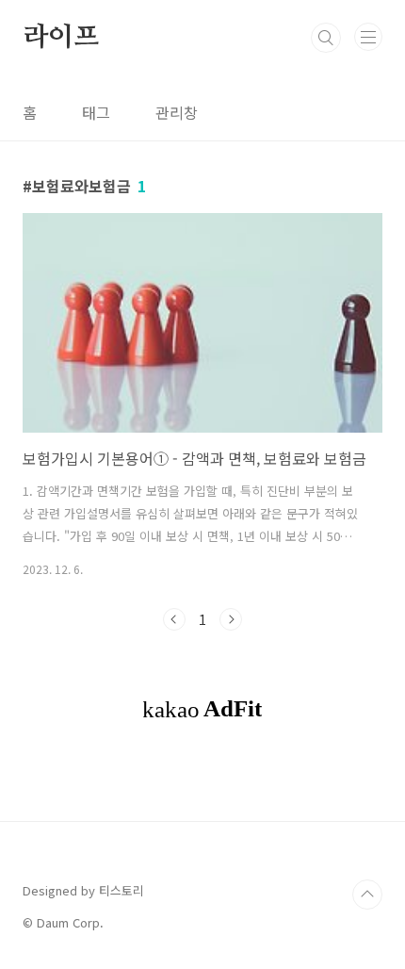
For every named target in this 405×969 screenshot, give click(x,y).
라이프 (60, 38)
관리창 (176, 112)
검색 (326, 38)
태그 (96, 112)
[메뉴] (368, 37)
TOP (367, 894)
